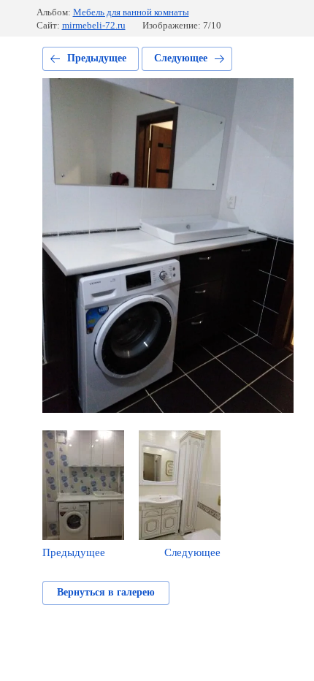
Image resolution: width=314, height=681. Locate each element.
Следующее (180, 58)
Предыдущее (96, 58)
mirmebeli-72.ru (94, 25)
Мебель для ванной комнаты (131, 12)
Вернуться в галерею (106, 592)
